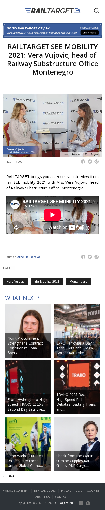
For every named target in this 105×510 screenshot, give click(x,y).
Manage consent (16, 490)
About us (42, 497)
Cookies (93, 490)
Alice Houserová (28, 257)
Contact (62, 497)
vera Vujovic (15, 281)
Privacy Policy (72, 490)
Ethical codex (45, 490)
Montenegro (78, 281)
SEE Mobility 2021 (47, 281)
